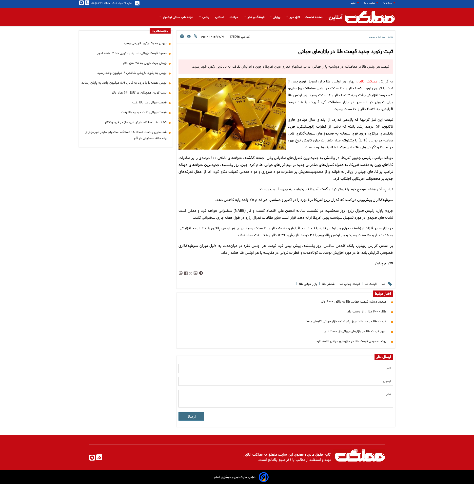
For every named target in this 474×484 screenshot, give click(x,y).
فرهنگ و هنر (255, 17)
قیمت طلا (370, 284)
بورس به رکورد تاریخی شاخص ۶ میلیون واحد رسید (132, 73)
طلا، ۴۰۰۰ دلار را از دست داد (366, 311)
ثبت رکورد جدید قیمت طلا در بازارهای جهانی (345, 52)
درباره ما (388, 3)
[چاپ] (181, 37)
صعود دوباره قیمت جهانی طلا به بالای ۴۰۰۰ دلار (353, 301)
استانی (220, 17)
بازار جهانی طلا (307, 284)
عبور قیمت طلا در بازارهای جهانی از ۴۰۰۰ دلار (355, 331)
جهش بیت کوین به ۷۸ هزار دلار (145, 63)
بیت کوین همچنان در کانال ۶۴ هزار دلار (139, 92)
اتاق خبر (294, 17)
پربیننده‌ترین (160, 31)
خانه (390, 37)
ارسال (191, 416)
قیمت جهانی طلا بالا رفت (149, 102)
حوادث (234, 17)
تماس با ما (369, 3)
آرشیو (353, 3)
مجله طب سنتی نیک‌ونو (178, 17)
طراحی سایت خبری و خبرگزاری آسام (235, 477)
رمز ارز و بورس (377, 37)
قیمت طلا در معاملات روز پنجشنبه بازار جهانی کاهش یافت (345, 321)
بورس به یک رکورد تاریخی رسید (145, 43)
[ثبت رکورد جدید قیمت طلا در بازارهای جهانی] (232, 114)
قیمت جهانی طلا (349, 284)
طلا (382, 284)
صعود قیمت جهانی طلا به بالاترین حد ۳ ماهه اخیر (132, 53)
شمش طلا (328, 284)
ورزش (276, 17)
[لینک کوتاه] (195, 37)
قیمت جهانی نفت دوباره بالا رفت (144, 112)
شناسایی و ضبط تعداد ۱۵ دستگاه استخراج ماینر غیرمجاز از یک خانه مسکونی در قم (126, 135)
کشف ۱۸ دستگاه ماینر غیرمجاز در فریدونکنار (136, 122)
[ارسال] (188, 37)
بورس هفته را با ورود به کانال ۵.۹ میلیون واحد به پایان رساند (124, 82)
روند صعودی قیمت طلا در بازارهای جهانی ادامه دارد (351, 341)
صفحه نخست (313, 17)
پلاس (205, 17)
